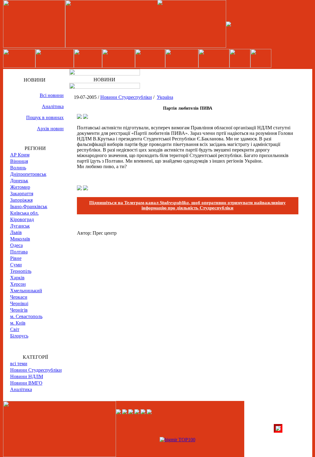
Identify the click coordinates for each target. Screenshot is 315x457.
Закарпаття (21, 193)
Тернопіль (20, 271)
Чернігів (19, 310)
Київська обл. (24, 213)
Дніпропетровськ (28, 174)
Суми (16, 264)
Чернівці (19, 303)
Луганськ (20, 225)
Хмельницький (26, 290)
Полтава (19, 251)
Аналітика (53, 106)
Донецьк (19, 180)
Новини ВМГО (26, 383)
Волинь (18, 167)
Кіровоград (22, 219)
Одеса (16, 245)
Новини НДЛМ (26, 376)
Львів (16, 232)
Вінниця (19, 161)
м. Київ (18, 323)
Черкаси (18, 297)
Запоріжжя (21, 200)
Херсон (18, 284)
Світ (14, 329)
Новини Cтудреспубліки (36, 370)
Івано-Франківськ (28, 206)
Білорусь (19, 335)
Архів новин (50, 128)
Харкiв (17, 277)
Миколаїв (20, 238)
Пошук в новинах (45, 117)
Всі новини (52, 95)
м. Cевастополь (26, 316)
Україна (165, 97)
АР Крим (20, 154)
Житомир (20, 187)
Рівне (16, 258)
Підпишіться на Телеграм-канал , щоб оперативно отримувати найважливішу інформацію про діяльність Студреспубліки (187, 205)
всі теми (18, 363)
